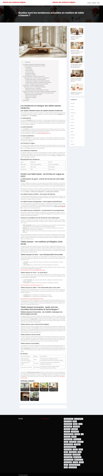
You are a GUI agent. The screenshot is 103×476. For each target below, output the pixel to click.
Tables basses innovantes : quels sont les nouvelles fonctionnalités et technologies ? (40, 91)
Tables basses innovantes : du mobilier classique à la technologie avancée (39, 92)
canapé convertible (67, 426)
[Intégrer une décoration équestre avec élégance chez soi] (77, 73)
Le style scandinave (29, 70)
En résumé (27, 98)
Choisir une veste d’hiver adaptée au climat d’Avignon (76, 38)
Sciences (73, 134)
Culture (72, 109)
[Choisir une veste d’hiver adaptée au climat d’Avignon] (77, 31)
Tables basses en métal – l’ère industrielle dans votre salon (36, 89)
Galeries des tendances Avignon (14, 2)
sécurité (65, 464)
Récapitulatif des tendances (30, 74)
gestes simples (77, 444)
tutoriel (65, 467)
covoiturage (77, 434)
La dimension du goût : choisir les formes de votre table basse (36, 77)
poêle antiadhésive (76, 454)
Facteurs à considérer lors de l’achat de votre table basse (36, 83)
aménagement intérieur (68, 418)
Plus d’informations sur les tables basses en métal (32, 298)
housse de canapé (67, 449)
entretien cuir (80, 441)
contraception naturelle (68, 434)
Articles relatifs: (26, 100)
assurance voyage (67, 421)
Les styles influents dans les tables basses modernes (34, 65)
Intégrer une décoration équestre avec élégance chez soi (76, 80)
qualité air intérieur (77, 457)
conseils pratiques (75, 431)
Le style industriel (28, 68)
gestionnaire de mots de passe (69, 446)
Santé (72, 131)
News (98, 2)
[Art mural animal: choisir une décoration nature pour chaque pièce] (77, 59)
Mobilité (72, 128)
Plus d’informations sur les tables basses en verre (32, 285)
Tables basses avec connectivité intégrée (33, 94)
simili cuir (81, 462)
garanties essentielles (68, 444)
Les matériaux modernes (30, 73)
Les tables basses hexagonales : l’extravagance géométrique (37, 80)
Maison (72, 125)
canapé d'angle (76, 426)
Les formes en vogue (29, 71)
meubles (80, 449)
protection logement (68, 457)
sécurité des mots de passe (74, 464)
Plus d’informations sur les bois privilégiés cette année (33, 270)
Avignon (89, 2)
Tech (72, 141)
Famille (72, 115)
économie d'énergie (72, 467)
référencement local (78, 459)
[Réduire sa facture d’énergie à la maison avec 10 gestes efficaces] (77, 45)
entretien (66, 441)
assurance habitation (78, 418)
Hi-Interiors (62, 376)
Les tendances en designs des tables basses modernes (34, 64)
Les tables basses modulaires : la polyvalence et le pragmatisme (38, 82)
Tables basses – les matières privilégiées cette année (33, 85)
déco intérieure (67, 436)
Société (72, 137)
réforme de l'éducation (68, 459)
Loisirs (72, 122)
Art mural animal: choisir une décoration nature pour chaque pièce (76, 66)
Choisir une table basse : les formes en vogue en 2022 (34, 76)
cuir (82, 434)
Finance (72, 119)
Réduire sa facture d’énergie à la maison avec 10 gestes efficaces (77, 52)
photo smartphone (67, 454)
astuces (74, 421)
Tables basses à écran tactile (31, 95)
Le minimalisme (28, 67)
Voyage (72, 144)
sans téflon (75, 462)
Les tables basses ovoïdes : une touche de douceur (35, 79)
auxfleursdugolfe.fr (45, 418)
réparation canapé (67, 462)
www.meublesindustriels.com (44, 133)
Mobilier (94, 2)
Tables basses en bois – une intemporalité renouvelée (34, 86)
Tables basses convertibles (30, 97)
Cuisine (72, 106)
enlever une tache (77, 439)
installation (75, 449)
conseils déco (66, 431)
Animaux (73, 103)
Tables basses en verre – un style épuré (33, 88)
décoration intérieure (68, 439)
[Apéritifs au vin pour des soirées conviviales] (77, 87)
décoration (74, 436)
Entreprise (73, 112)
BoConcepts (24, 377)
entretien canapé (73, 441)
